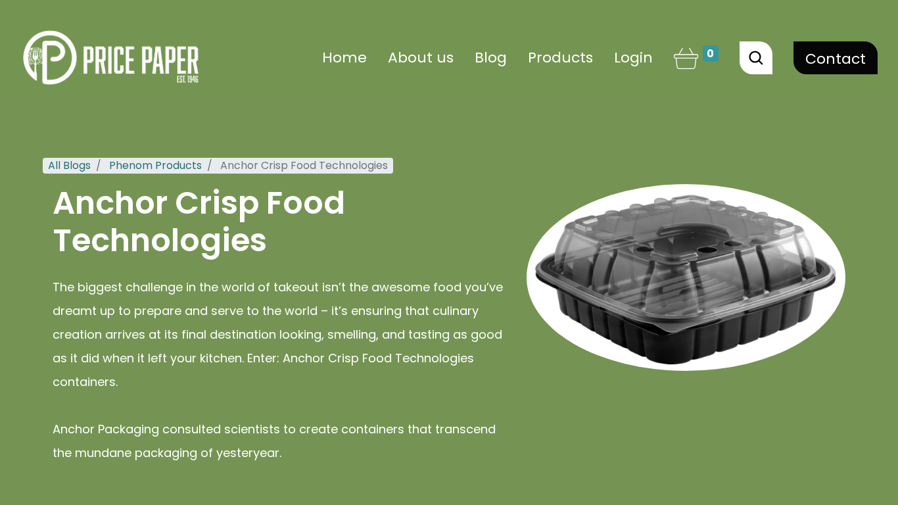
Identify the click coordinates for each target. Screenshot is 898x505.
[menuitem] (344, 57)
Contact (835, 59)
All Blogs (69, 165)
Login (633, 57)
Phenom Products (155, 165)
